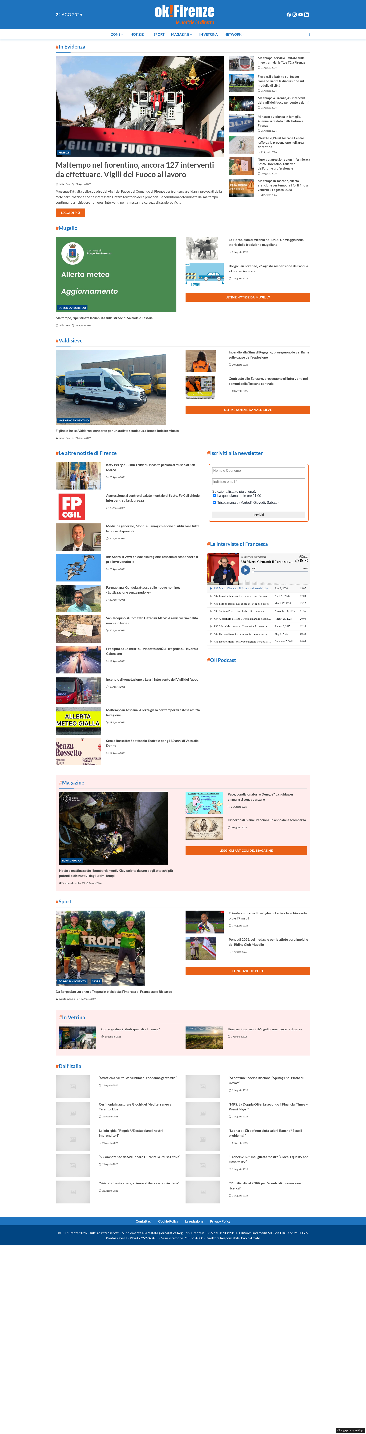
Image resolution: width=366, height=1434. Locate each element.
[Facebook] (289, 15)
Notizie (137, 34)
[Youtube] (300, 15)
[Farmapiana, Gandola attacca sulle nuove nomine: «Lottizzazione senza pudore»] (78, 598)
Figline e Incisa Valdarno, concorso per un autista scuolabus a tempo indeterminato (117, 430)
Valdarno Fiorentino (74, 420)
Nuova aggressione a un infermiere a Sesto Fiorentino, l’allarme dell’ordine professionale (284, 163)
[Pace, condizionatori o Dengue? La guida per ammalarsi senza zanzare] (204, 803)
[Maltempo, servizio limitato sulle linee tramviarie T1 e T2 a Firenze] (241, 63)
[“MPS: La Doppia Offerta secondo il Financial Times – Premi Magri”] (205, 1113)
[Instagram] (295, 15)
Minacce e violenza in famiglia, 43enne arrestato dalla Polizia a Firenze (280, 121)
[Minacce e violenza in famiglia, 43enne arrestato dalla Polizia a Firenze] (241, 123)
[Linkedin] (306, 15)
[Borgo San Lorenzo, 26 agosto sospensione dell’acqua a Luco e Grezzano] (205, 274)
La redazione (194, 1221)
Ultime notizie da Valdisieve (248, 410)
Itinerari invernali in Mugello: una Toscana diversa (265, 1029)
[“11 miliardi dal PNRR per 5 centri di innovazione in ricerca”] (205, 1192)
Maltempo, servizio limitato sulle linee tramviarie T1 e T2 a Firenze (281, 60)
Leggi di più (70, 212)
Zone (115, 34)
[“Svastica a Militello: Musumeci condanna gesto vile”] (75, 1086)
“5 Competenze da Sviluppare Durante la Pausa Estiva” (139, 1157)
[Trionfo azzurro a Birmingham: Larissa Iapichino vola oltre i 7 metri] (205, 922)
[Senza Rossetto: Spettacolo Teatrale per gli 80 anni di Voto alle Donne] (78, 751)
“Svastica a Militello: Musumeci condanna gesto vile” (138, 1078)
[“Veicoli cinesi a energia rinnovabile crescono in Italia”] (75, 1192)
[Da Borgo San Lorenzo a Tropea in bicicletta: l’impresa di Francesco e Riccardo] (118, 948)
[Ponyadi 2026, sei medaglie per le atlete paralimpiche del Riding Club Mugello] (205, 948)
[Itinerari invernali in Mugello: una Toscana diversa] (204, 1037)
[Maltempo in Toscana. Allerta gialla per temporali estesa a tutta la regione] (78, 721)
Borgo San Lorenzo (72, 307)
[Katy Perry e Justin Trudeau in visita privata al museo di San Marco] (78, 476)
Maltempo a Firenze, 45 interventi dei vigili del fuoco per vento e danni (283, 100)
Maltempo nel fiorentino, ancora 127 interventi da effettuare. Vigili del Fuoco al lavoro (135, 169)
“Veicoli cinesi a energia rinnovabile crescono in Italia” (139, 1183)
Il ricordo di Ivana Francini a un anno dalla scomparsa (267, 820)
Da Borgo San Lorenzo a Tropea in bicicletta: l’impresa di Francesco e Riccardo (114, 991)
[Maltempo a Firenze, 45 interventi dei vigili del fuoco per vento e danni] (241, 103)
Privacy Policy (220, 1221)
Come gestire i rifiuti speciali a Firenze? (130, 1029)
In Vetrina (208, 34)
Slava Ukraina (71, 860)
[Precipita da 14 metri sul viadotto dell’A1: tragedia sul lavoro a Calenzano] (78, 659)
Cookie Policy (168, 1221)
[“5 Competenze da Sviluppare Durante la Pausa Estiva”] (75, 1165)
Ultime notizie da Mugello (248, 297)
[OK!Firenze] (184, 14)
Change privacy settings (350, 1430)
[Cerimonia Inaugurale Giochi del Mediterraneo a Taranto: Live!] (75, 1113)
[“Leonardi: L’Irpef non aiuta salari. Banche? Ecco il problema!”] (205, 1139)
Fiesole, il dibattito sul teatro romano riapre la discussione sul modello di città (281, 81)
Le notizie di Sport (247, 971)
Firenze (64, 152)
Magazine (180, 34)
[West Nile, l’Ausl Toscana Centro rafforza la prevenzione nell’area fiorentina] (241, 145)
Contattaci (143, 1221)
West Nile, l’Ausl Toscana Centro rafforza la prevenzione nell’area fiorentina (281, 142)
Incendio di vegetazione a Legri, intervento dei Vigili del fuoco (152, 679)
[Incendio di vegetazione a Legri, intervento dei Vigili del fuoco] (78, 690)
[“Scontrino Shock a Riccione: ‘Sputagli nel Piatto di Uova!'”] (205, 1086)
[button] (308, 34)
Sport (159, 34)
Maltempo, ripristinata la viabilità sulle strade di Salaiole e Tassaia (104, 318)
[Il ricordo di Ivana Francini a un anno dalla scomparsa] (204, 828)
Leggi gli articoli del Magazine (246, 850)
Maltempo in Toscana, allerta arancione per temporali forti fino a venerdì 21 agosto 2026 (283, 185)
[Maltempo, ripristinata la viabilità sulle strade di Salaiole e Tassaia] (118, 274)
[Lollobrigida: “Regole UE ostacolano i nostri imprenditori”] (75, 1139)
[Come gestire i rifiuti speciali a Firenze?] (77, 1037)
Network (233, 34)
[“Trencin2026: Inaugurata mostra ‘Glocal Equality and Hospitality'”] (205, 1165)
